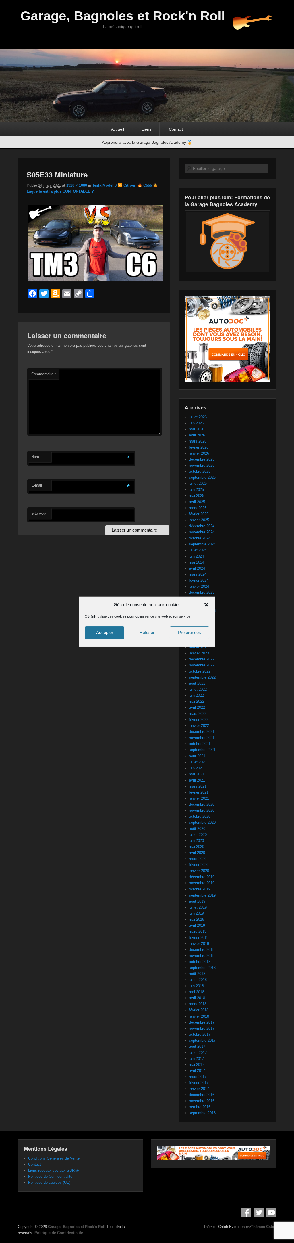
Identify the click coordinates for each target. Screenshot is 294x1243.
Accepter (104, 632)
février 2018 (198, 1010)
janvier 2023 (199, 653)
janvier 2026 (199, 453)
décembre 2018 (201, 949)
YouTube (271, 1212)
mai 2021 (196, 774)
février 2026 (198, 447)
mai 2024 (196, 562)
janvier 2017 (199, 1089)
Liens (146, 129)
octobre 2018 (199, 961)
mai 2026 (196, 429)
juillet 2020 (198, 834)
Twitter (259, 1212)
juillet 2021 (198, 762)
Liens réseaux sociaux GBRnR (53, 1170)
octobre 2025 (199, 471)
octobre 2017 (199, 1034)
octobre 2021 (199, 744)
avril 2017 (197, 1070)
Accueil (117, 129)
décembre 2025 (201, 459)
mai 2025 (196, 495)
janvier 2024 (199, 586)
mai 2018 (196, 992)
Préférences (189, 632)
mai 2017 (196, 1064)
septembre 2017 (202, 1040)
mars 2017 (197, 1077)
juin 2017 (196, 1058)
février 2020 (198, 865)
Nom (35, 457)
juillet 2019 (198, 907)
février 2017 (198, 1083)
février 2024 (198, 580)
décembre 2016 (201, 1095)
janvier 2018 (199, 1016)
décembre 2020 (201, 804)
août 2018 (197, 974)
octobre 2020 (199, 816)
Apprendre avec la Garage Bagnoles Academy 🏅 (147, 142)
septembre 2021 (202, 750)
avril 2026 (197, 435)
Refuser (147, 632)
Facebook (246, 1212)
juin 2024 (196, 556)
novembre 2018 (201, 955)
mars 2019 (197, 931)
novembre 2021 (201, 738)
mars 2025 (197, 508)
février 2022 (198, 719)
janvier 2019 (199, 943)
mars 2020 (197, 859)
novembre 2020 (201, 810)
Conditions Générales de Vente (54, 1158)
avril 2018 (197, 998)
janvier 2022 (199, 725)
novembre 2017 (201, 1028)
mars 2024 (197, 574)
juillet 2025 (198, 483)
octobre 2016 (199, 1107)
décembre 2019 (201, 877)
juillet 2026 (198, 417)
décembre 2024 (201, 526)
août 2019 (197, 901)
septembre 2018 (202, 968)
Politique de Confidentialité (50, 1176)
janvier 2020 (199, 871)
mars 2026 (197, 441)
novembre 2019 (201, 883)
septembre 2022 (202, 677)
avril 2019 (197, 925)
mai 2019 (196, 919)
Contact (176, 129)
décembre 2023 (201, 592)
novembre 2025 (201, 465)
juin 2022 (196, 695)
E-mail (36, 485)
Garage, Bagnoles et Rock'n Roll (122, 15)
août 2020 (197, 828)
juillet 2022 (198, 689)
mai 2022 (196, 701)
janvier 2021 (199, 798)
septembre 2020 (202, 822)
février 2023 (198, 647)
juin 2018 (196, 986)
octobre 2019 (199, 889)
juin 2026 (196, 423)
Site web (38, 513)
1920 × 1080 (76, 185)
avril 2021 (197, 780)
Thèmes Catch (263, 1227)
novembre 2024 (201, 532)
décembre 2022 (201, 659)
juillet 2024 (198, 550)
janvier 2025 (199, 520)
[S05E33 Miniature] (95, 280)
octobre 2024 (199, 538)
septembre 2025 (202, 477)
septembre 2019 (202, 895)
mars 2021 (197, 786)
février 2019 (198, 937)
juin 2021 (196, 768)
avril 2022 (197, 707)
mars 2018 (197, 1004)
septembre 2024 (202, 544)
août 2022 (197, 683)
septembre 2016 (202, 1113)
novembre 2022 (201, 665)
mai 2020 (196, 846)
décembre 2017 (201, 1022)
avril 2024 (197, 568)
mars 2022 (197, 713)
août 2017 (197, 1046)
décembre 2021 (201, 731)
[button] (206, 604)
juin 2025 (196, 489)
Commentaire (43, 374)
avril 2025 (197, 502)
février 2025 (198, 514)
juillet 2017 (198, 1052)
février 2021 (198, 792)
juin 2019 (196, 913)
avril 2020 (197, 853)
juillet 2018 (198, 980)
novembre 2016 (201, 1101)
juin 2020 (196, 840)
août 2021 (197, 756)
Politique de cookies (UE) (49, 1182)
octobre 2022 (199, 671)
